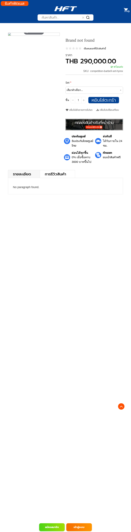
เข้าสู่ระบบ (79, 527)
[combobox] (65, 17)
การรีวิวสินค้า (55, 173)
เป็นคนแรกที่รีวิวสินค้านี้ (95, 48)
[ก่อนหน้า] (10, 34)
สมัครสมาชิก (52, 527)
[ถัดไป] (57, 34)
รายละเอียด (22, 173)
